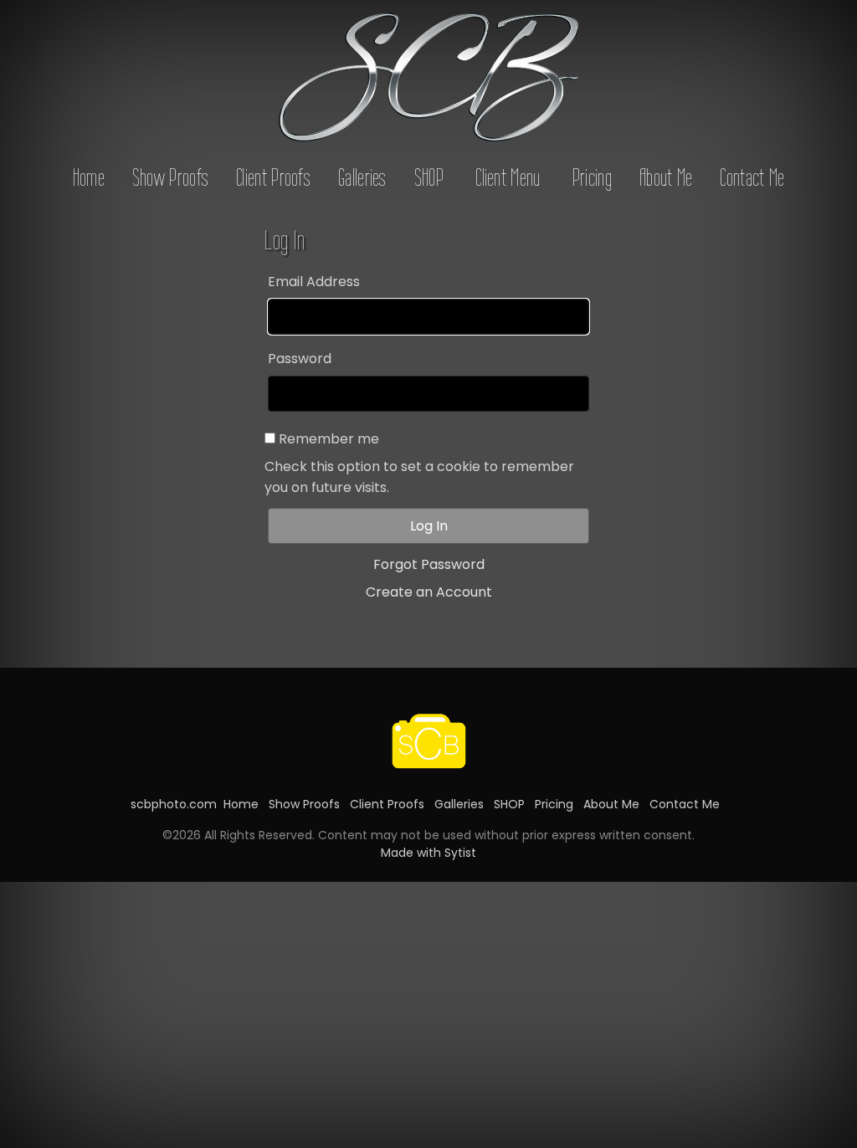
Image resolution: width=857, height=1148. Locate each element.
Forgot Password (429, 564)
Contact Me (752, 177)
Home (89, 177)
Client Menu (507, 177)
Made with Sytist (428, 852)
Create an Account (429, 592)
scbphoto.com (174, 804)
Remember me (329, 438)
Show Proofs (170, 177)
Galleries (362, 177)
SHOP (429, 177)
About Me (665, 177)
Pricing (592, 177)
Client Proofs (273, 177)
